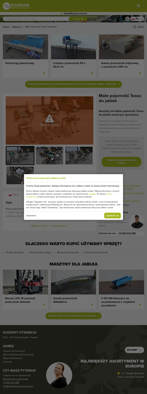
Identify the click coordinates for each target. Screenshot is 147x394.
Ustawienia (31, 215)
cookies (92, 194)
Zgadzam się (112, 215)
